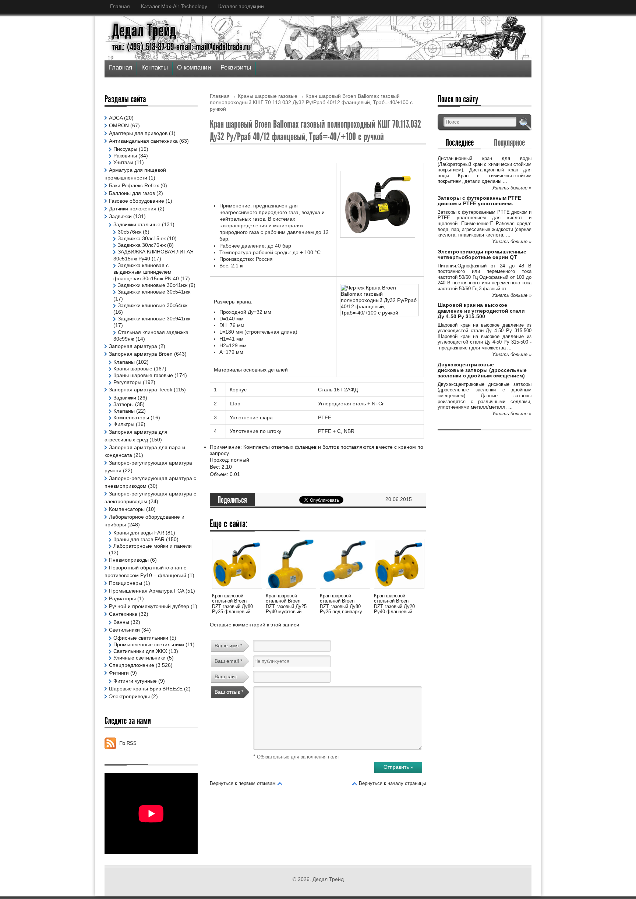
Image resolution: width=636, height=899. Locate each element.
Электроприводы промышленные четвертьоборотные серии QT (482, 254)
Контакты (154, 67)
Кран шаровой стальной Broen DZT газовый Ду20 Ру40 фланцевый (394, 603)
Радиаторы (122, 598)
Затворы (123, 404)
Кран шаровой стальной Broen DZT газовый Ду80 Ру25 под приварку (341, 603)
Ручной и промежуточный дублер (149, 606)
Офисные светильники (140, 638)
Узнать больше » (511, 188)
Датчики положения (132, 209)
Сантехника (123, 614)
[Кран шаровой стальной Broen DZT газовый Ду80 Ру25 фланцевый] (237, 590)
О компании (194, 67)
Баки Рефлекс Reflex (134, 185)
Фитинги (119, 673)
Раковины (125, 156)
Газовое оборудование (136, 201)
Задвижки (120, 216)
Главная (120, 6)
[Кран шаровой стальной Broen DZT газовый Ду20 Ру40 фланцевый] (399, 590)
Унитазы (123, 162)
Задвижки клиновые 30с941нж (154, 318)
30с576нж (129, 232)
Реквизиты (235, 67)
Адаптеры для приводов (138, 133)
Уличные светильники (139, 658)
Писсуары (125, 149)
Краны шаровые (132, 369)
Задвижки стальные (136, 224)
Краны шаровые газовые (267, 96)
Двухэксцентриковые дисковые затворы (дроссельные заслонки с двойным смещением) (482, 370)
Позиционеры (125, 583)
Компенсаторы (131, 417)
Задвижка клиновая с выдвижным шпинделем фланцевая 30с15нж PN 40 (146, 271)
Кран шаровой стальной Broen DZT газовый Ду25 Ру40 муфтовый (286, 603)
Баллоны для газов (132, 193)
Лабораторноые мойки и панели (152, 546)
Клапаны (124, 362)
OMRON (119, 125)
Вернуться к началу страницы (392, 783)
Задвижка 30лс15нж (142, 238)
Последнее (459, 142)
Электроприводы (129, 696)
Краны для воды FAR (138, 533)
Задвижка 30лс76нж (142, 245)
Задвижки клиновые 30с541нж (154, 292)
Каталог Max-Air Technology (174, 6)
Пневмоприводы (129, 560)
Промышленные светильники (148, 644)
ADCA (116, 118)
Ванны (121, 622)
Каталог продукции (241, 6)
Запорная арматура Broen (141, 354)
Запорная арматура (133, 346)
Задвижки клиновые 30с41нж (152, 285)
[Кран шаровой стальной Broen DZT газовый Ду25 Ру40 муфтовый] (291, 590)
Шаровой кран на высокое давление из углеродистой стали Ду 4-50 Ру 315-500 (481, 310)
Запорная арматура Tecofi (140, 389)
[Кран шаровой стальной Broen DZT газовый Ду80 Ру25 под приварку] (345, 590)
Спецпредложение (131, 665)
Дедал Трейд (144, 31)
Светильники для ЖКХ (140, 651)
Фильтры (123, 424)
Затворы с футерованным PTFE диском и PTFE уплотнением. (479, 200)
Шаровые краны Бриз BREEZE (146, 689)
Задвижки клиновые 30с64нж (152, 305)
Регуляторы (127, 382)
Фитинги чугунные (135, 681)
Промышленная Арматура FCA (146, 591)
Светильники (124, 630)
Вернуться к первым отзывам (243, 783)
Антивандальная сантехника (143, 141)
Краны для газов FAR (139, 539)
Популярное (509, 142)
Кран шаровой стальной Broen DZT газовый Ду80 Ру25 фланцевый (232, 603)
